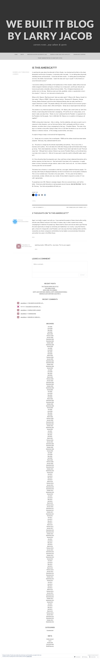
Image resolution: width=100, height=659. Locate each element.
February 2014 (50, 591)
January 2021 (50, 441)
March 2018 (50, 503)
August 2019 (50, 472)
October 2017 (50, 512)
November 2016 (50, 531)
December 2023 (50, 382)
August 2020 (50, 451)
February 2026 (50, 335)
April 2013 (50, 609)
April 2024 (50, 375)
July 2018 (50, 496)
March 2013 (50, 611)
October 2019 (50, 469)
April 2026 (50, 332)
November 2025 (50, 341)
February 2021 (50, 440)
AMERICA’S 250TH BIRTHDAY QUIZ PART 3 (50, 293)
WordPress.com (50, 646)
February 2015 (50, 569)
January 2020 (50, 463)
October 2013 (50, 598)
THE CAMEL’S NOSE (50, 288)
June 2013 (50, 605)
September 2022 (50, 405)
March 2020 (50, 460)
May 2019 (50, 477)
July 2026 (50, 326)
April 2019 (50, 479)
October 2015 (50, 555)
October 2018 (50, 490)
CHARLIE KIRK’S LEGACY (34, 310)
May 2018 (50, 499)
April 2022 (50, 415)
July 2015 (50, 560)
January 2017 (50, 528)
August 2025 (50, 346)
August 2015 (50, 559)
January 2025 (50, 359)
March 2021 (50, 438)
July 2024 (50, 370)
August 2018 (50, 494)
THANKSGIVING (32, 313)
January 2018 (50, 506)
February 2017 (50, 526)
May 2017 (50, 521)
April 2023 (50, 396)
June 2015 (50, 562)
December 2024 (50, 360)
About (22, 54)
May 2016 (50, 542)
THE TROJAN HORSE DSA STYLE (50, 286)
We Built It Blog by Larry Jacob (50, 30)
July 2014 (50, 582)
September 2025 (50, 344)
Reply (33, 237)
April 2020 (50, 458)
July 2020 (50, 452)
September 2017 (50, 514)
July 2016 (50, 539)
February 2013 (50, 613)
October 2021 (50, 425)
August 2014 (50, 580)
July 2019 (50, 474)
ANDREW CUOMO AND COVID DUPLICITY (60, 54)
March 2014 (50, 589)
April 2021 (50, 436)
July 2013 (50, 604)
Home (16, 54)
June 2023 (50, 393)
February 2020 (50, 461)
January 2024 (50, 380)
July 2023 (50, 391)
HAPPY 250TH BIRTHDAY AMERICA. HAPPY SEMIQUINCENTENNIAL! (50, 292)
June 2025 (50, 350)
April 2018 (50, 501)
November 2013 (50, 596)
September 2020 (50, 449)
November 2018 (50, 488)
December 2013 (50, 595)
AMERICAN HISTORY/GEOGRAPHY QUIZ (37, 54)
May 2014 (50, 586)
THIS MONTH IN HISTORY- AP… (36, 303)
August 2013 (50, 602)
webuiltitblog (25, 72)
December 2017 (50, 508)
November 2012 (50, 618)
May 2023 (50, 395)
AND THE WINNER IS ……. (39, 207)
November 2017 (50, 510)
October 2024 (50, 364)
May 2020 (50, 456)
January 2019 (50, 485)
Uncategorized (50, 630)
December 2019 (50, 465)
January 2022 (50, 420)
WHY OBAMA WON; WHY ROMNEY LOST (76, 207)
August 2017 (50, 515)
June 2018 (50, 497)
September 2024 (50, 366)
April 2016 (50, 544)
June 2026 (50, 328)
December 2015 (50, 551)
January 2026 (50, 337)
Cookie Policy (29, 656)
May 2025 (50, 351)
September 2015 (50, 557)
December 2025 (50, 339)
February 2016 (50, 548)
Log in (50, 640)
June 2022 (50, 411)
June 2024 (50, 371)
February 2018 (50, 505)
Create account (50, 639)
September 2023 (50, 387)
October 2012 (50, 620)
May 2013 (50, 607)
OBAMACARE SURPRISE (79, 54)
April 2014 (50, 587)
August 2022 (50, 407)
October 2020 (50, 447)
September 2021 (50, 427)
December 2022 (50, 400)
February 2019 (50, 483)
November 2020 (50, 445)
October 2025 (50, 342)
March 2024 (50, 377)
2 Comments (15, 74)
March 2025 (50, 355)
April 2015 (50, 566)
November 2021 (50, 424)
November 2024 (50, 362)
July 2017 (50, 517)
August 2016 (50, 537)
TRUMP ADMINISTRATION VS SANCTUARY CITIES (50, 58)
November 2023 (50, 384)
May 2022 (50, 413)
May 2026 (50, 330)
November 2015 (50, 553)
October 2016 (50, 533)
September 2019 (50, 470)
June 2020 (50, 454)
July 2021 (50, 431)
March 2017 (50, 524)
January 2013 (50, 614)
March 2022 (50, 416)
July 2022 (50, 409)
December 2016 (50, 530)
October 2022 (50, 404)
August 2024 (50, 368)
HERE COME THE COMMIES (50, 290)
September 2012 (50, 621)
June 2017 (50, 519)
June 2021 (50, 432)
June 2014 (50, 584)
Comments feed (50, 644)
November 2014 (50, 575)
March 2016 (50, 546)
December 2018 (50, 486)
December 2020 (50, 443)
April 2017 (50, 522)
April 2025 (50, 353)
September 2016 (50, 535)
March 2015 (50, 568)
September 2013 (50, 600)
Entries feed (50, 642)
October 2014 (50, 576)
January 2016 (50, 550)
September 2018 (50, 492)
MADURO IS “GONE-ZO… (34, 317)
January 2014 (50, 593)
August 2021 (50, 429)
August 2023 (50, 389)
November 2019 (50, 467)
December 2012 (50, 616)
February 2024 (50, 378)
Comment (82, 274)
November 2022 (50, 402)
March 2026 (50, 333)
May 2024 (50, 373)
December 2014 (50, 573)
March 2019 (50, 481)
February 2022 (50, 418)
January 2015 (50, 571)
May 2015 (50, 564)
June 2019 (50, 476)
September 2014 (50, 578)
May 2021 (50, 434)
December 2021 (50, 422)
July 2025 (50, 348)
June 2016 (50, 541)
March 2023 (50, 398)
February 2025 (50, 357)
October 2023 (50, 386)
